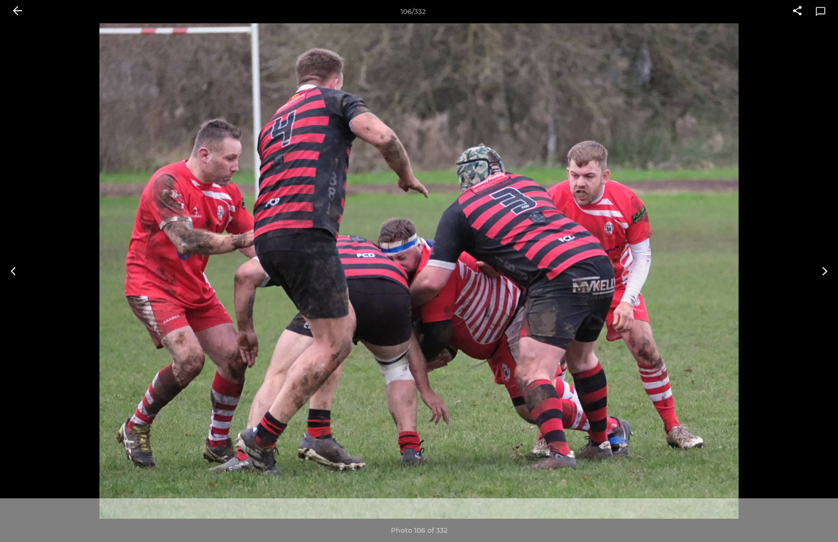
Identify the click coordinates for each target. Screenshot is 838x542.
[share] (797, 11)
